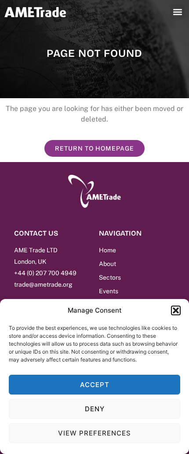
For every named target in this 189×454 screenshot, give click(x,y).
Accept (94, 384)
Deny (95, 409)
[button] (175, 310)
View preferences (94, 433)
